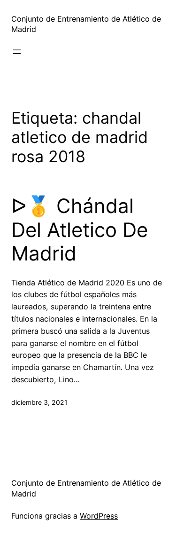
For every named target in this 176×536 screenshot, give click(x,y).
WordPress (99, 515)
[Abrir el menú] (17, 51)
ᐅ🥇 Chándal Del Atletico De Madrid (79, 229)
